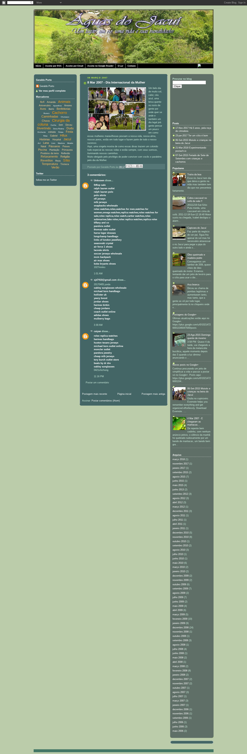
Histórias (44, 139)
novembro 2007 (181, 683)
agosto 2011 (179, 515)
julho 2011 (178, 520)
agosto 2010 (179, 550)
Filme (45, 136)
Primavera (67, 149)
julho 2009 (178, 597)
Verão (55, 167)
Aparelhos (57, 106)
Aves (43, 108)
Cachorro (59, 113)
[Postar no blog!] (131, 166)
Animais (64, 102)
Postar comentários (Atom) (105, 400)
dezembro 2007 (181, 679)
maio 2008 (178, 657)
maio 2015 (178, 485)
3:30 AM (98, 325)
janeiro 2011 (179, 528)
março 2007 (179, 700)
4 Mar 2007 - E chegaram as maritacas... (195, 421)
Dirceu (68, 124)
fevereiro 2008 (180, 670)
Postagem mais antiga (153, 394)
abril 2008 (178, 662)
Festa (69, 131)
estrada (52, 132)
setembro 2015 (180, 472)
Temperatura (50, 164)
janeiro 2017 (179, 468)
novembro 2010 (181, 537)
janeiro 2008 (179, 675)
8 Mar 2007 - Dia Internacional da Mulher (116, 82)
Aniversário (45, 105)
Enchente (42, 132)
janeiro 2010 (179, 571)
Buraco (47, 113)
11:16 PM (99, 376)
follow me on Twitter (46, 180)
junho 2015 (178, 481)
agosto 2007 (179, 692)
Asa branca (193, 284)
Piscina (42, 149)
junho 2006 (178, 726)
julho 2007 (178, 696)
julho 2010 (178, 554)
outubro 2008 (179, 636)
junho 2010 (178, 558)
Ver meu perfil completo (52, 91)
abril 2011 (177, 524)
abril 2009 (178, 610)
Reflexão (65, 153)
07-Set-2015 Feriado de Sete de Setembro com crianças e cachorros (192, 158)
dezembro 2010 (181, 532)
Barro (51, 109)
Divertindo (44, 128)
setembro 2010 (180, 545)
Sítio (66, 160)
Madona (61, 143)
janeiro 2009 (179, 623)
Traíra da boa (194, 174)
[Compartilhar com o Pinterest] (141, 166)
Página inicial (124, 394)
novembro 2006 (181, 713)
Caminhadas (49, 116)
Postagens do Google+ (185, 314)
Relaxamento (49, 156)
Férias (60, 132)
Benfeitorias (64, 108)
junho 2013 (178, 489)
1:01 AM (98, 273)
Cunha (53, 125)
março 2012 (179, 507)
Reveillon (47, 160)
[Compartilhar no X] (134, 166)
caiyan (97, 331)
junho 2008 (178, 653)
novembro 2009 (181, 580)
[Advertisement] (189, 104)
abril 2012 (178, 502)
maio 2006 (178, 731)
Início (38, 66)
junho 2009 (178, 601)
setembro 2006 (180, 718)
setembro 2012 (180, 494)
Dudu (70, 128)
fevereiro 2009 (180, 619)
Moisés (70, 143)
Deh (61, 125)
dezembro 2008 (181, 627)
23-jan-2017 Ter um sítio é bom (191, 135)
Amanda (51, 102)
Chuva (46, 120)
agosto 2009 (179, 593)
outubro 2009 (179, 584)
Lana (46, 142)
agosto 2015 (179, 477)
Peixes (66, 146)
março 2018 (179, 459)
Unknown (99, 180)
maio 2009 (178, 606)
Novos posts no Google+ (186, 365)
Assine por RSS (53, 66)
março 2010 (179, 567)
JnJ (39, 143)
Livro (53, 143)
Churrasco (65, 117)
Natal (43, 146)
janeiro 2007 (179, 705)
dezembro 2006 (181, 709)
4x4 (42, 101)
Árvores (68, 105)
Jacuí (67, 139)
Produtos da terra (50, 153)
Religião (65, 156)
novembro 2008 (181, 632)
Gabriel (54, 135)
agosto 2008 (179, 645)
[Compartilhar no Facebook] (137, 166)
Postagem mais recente (94, 394)
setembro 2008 (180, 640)
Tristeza (64, 164)
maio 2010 (178, 563)
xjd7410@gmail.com (105, 280)
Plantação (54, 150)
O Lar (120, 66)
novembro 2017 (181, 463)
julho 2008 (178, 649)
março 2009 (179, 614)
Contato (131, 66)
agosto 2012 (179, 498)
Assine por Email (74, 66)
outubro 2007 (179, 688)
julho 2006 (178, 722)
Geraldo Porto (47, 86)
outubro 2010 (179, 541)
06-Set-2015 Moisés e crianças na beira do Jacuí (198, 391)
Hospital (56, 139)
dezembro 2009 (181, 576)
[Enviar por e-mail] (127, 166)
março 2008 (179, 666)
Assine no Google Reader (100, 66)
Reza (58, 161)
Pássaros (54, 146)
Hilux (63, 135)
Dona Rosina (58, 129)
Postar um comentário (97, 382)
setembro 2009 (180, 588)
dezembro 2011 (180, 511)
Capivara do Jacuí (196, 228)
